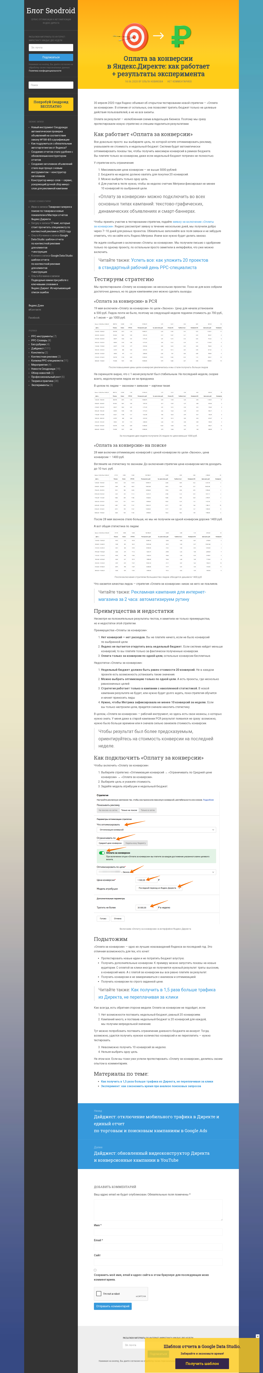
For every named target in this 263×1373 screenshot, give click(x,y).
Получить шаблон (202, 1363)
